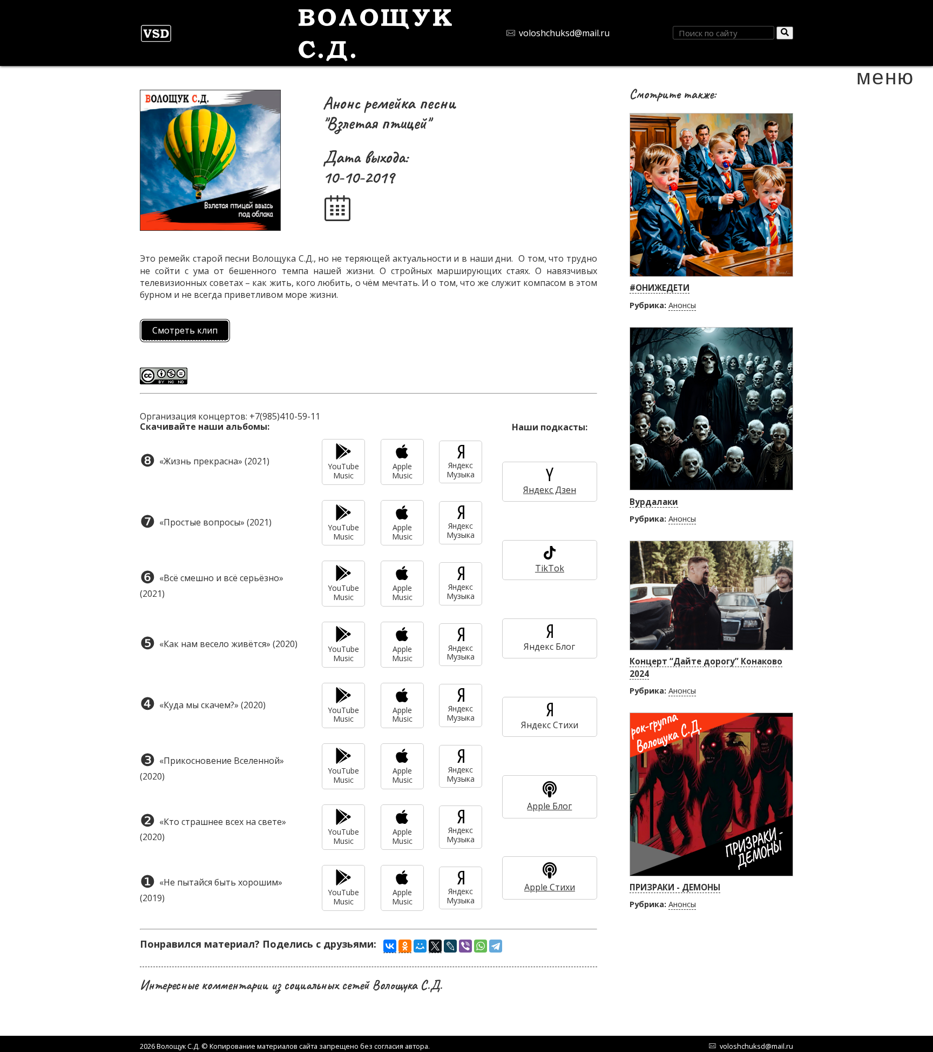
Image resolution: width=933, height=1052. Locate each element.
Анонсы (682, 305)
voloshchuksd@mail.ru (564, 33)
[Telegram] (495, 946)
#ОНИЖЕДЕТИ (659, 287)
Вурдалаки (654, 501)
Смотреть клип (185, 330)
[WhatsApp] (480, 946)
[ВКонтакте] (389, 946)
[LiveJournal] (450, 946)
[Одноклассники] (404, 946)
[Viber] (465, 946)
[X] (435, 946)
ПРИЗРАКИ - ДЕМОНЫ (675, 887)
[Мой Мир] (420, 946)
